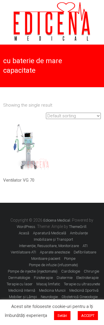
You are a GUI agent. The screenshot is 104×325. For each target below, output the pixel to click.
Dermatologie (19, 277)
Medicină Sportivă (84, 290)
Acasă (24, 233)
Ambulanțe (79, 233)
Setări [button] (62, 315)
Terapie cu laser (20, 284)
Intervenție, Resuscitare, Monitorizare (49, 246)
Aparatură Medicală (49, 233)
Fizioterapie (43, 277)
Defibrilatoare (85, 252)
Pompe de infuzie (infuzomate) (53, 265)
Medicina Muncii (52, 290)
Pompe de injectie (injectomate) (32, 271)
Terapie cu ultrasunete (82, 284)
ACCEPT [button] (87, 315)
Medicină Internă (21, 290)
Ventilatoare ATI (23, 252)
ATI (85, 246)
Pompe (69, 258)
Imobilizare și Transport (53, 239)
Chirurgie (91, 271)
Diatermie (65, 277)
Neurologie (49, 297)
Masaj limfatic (48, 284)
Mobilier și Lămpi (23, 297)
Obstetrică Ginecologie (80, 297)
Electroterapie (87, 277)
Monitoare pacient (45, 258)
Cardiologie (70, 271)
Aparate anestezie (55, 252)
